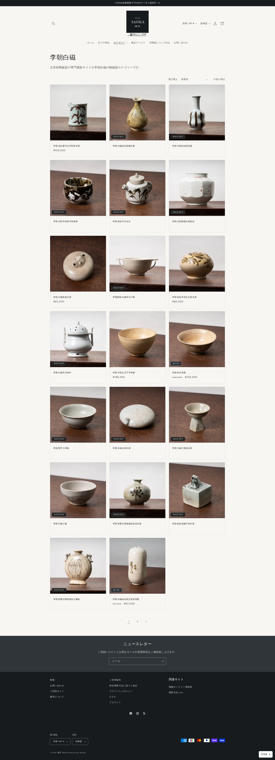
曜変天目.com (176, 692)
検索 (52, 680)
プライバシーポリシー (121, 691)
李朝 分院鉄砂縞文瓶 (182, 146)
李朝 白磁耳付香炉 (62, 372)
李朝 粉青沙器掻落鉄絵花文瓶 (127, 523)
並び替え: (173, 79)
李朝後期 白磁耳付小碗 (124, 297)
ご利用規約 (115, 680)
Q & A (112, 697)
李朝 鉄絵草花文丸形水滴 (184, 297)
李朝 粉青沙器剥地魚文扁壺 (66, 599)
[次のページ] (146, 621)
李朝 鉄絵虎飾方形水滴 (183, 523)
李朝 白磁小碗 (60, 523)
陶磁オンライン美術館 (180, 687)
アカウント (115, 702)
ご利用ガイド (57, 691)
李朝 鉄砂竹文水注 (121, 221)
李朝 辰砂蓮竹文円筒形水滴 (66, 146)
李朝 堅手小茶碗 (61, 448)
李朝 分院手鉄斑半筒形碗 (65, 221)
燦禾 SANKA (63, 753)
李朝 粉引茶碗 (179, 372)
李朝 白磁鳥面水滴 (62, 297)
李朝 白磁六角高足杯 (182, 448)
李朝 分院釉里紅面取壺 (183, 221)
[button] (53, 23)
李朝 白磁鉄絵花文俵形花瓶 (126, 599)
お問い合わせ (57, 685)
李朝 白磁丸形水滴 (121, 448)
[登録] (162, 661)
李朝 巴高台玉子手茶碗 (124, 372)
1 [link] (128, 621)
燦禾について (57, 697)
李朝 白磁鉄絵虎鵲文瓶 (124, 146)
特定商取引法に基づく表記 (123, 685)
